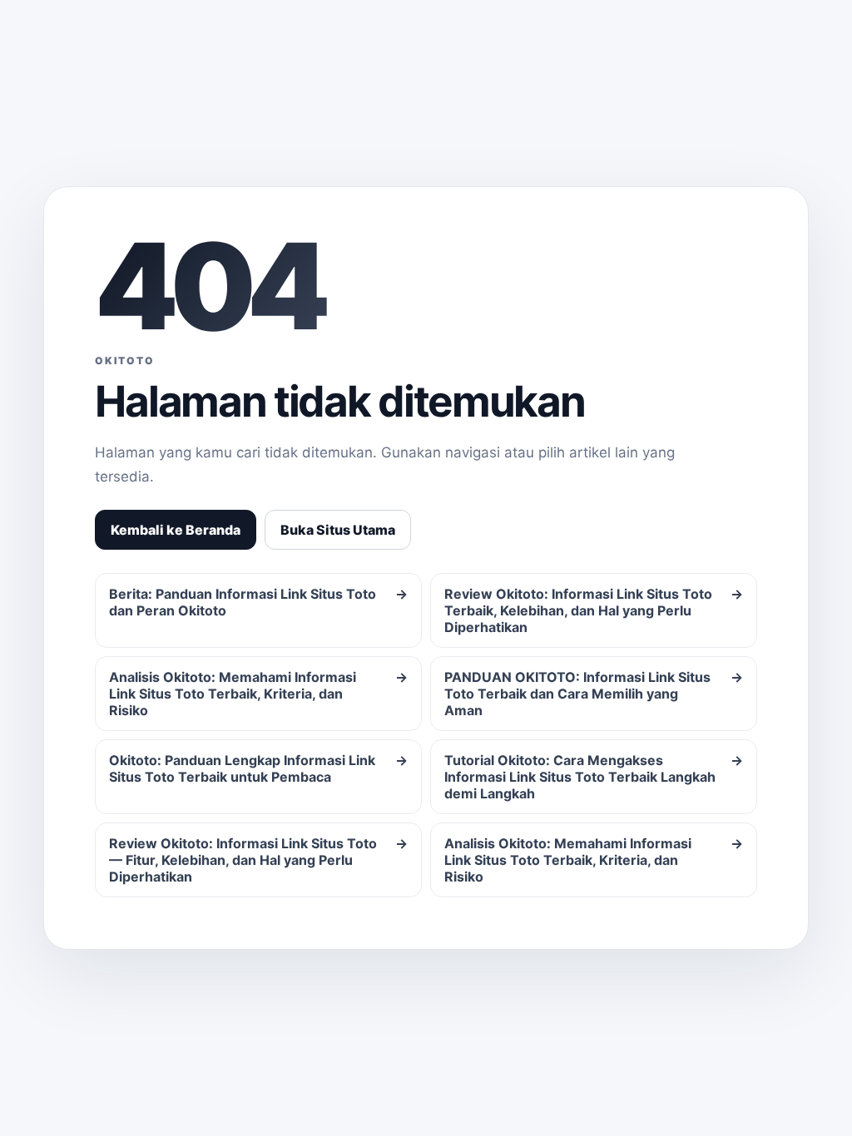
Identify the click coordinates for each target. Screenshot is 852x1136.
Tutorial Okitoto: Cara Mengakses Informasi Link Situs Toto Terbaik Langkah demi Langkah (593, 777)
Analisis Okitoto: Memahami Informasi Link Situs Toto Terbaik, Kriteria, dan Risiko (258, 694)
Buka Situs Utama (337, 529)
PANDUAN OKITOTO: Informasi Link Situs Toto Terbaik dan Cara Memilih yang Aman (593, 694)
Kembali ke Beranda (175, 529)
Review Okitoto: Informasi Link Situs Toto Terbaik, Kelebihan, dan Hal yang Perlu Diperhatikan (593, 610)
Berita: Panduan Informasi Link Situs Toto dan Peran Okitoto (258, 602)
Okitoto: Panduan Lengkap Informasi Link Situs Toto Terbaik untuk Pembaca (258, 768)
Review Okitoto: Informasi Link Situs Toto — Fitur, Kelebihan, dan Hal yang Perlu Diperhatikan (258, 860)
